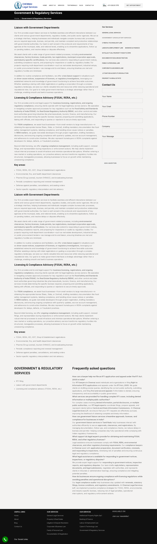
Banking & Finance (86, 519)
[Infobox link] (111, 5)
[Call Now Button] (5, 539)
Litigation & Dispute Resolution (57, 523)
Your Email (106, 106)
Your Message (108, 136)
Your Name (106, 96)
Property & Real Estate (55, 519)
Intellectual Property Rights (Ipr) (91, 515)
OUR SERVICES (52, 512)
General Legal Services (55, 515)
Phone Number (108, 116)
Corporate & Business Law (56, 526)
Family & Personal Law (55, 530)
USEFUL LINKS (19, 512)
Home (16, 515)
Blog (15, 523)
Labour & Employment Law (89, 523)
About (16, 519)
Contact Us (18, 526)
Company (106, 126)
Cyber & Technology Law (89, 526)
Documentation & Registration (57, 534)
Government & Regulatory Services (92, 530)
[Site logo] (25, 5)
